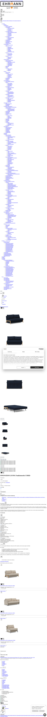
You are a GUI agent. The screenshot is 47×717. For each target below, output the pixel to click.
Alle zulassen (37, 367)
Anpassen (22, 367)
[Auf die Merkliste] (2, 308)
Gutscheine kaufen (5, 674)
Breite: (1, 517)
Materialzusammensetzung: (4, 536)
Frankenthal (2, 657)
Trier (18, 657)
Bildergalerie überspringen (4, 306)
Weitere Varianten (3, 618)
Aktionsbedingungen (5, 675)
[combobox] (9, 12)
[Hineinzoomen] (5, 459)
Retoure (3, 673)
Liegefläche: (2, 519)
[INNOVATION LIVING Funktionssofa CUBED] (14, 320)
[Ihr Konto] (1, 19)
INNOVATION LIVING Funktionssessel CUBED (7, 640)
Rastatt (14, 657)
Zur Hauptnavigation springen (18, 0)
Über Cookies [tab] (37, 351)
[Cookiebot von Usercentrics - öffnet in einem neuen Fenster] (39, 349)
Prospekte (3, 661)
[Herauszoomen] (1, 459)
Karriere (3, 662)
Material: (1, 535)
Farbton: (1, 525)
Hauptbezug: (2, 533)
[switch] (3, 712)
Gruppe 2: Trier (32, 657)
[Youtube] (2, 703)
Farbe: (1, 528)
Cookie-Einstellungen (5, 708)
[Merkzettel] (1, 17)
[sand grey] (5, 589)
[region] (23, 389)
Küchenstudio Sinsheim (5, 687)
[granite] (4, 589)
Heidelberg (5, 657)
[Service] (1, 13)
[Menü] (1, 10)
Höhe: (1, 518)
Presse (3, 665)
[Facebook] (0, 703)
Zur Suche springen (11, 0)
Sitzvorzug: (2, 541)
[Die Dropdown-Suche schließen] (4, 12)
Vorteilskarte (4, 672)
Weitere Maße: (2, 523)
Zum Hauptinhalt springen (4, 0)
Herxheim (11, 657)
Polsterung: (2, 529)
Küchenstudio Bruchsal (5, 684)
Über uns (3, 664)
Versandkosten (8, 482)
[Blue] (1, 589)
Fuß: (1, 532)
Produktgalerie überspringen (4, 561)
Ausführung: (2, 526)
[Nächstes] (1, 291)
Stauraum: (1, 542)
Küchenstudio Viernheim (5, 688)
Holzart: (1, 534)
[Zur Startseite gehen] (11, 8)
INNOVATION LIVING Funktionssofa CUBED (7, 585)
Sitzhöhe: (1, 521)
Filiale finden (2, 656)
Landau (8, 657)
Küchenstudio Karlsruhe (5, 685)
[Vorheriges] (1, 22)
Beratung (3, 669)
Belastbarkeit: (2, 527)
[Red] (2, 589)
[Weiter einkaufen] (3, 293)
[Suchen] (1, 12)
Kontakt (3, 670)
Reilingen (16, 657)
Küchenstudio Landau (5, 686)
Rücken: (1, 530)
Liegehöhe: (2, 520)
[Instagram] (3, 703)
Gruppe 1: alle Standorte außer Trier (25, 657)
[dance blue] (2, 616)
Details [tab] (23, 351)
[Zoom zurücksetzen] (3, 459)
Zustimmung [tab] (10, 351)
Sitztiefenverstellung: (3, 540)
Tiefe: (1, 522)
